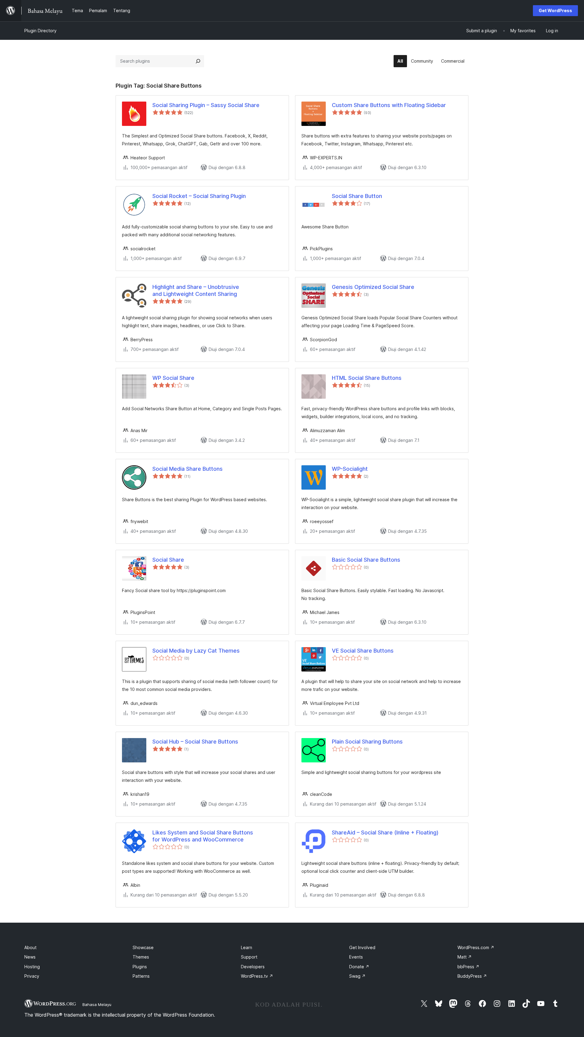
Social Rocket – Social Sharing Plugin (199, 196)
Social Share (168, 560)
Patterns (141, 976)
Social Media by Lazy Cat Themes (196, 650)
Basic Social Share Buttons (366, 560)
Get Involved (362, 947)
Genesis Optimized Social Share (373, 287)
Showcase (143, 947)
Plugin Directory (40, 30)
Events (356, 956)
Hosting (32, 966)
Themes (141, 956)
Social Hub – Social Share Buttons (195, 741)
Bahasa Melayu (96, 1004)
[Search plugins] (198, 61)
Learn (246, 947)
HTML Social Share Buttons (366, 378)
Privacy (31, 976)
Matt (464, 956)
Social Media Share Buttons (187, 469)
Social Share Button (357, 196)
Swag (357, 976)
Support (249, 956)
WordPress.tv (257, 976)
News (30, 956)
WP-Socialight (350, 469)
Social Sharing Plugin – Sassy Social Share (205, 105)
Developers (253, 966)
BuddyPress (472, 976)
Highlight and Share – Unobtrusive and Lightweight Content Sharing (195, 290)
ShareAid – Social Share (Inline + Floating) (385, 832)
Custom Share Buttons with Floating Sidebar (389, 105)
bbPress (468, 966)
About (30, 947)
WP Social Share (173, 378)
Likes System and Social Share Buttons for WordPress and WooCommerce (202, 836)
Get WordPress (555, 10)
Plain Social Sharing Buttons (367, 741)
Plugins (140, 966)
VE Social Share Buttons (363, 650)
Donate (359, 966)
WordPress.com (475, 947)
